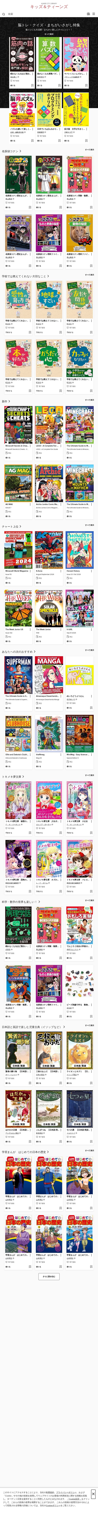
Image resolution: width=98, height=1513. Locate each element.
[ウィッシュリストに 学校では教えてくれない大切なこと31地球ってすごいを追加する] (60, 332)
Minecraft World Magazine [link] (16, 571)
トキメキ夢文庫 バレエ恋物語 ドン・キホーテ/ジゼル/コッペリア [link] (78, 880)
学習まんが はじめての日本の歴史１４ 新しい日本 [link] (78, 1255)
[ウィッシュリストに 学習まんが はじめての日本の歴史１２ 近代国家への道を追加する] (60, 1208)
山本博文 (8, 1200)
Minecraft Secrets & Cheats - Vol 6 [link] (17, 446)
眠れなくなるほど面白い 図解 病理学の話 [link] (17, 946)
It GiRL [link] (69, 629)
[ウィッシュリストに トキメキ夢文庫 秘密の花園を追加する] (30, 833)
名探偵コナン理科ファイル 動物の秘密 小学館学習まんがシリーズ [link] (78, 254)
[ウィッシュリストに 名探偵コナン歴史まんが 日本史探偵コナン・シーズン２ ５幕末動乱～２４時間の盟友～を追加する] (30, 266)
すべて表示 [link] (49, 34)
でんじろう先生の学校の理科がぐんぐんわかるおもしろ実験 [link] (78, 946)
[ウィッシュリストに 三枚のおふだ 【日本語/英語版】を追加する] (60, 1083)
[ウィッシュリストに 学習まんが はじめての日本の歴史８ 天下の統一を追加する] (60, 1267)
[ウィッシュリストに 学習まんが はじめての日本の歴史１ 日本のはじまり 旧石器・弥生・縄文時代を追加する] (91, 1208)
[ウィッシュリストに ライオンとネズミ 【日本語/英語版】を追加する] (91, 1083)
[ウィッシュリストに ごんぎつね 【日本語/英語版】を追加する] (60, 1141)
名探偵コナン (10, 151)
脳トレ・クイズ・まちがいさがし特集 (49, 24)
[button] (32, 74)
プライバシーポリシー (66, 1492)
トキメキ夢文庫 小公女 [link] (77, 821)
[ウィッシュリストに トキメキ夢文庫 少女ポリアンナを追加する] (60, 833)
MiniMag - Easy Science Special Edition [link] (78, 755)
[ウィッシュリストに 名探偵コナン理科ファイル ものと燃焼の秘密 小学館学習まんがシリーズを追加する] (60, 266)
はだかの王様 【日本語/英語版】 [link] (17, 1130)
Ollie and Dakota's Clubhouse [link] (17, 755)
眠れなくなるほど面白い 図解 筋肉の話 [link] (20, 74)
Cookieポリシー (53, 1505)
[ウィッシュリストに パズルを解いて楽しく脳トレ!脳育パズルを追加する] (32, 141)
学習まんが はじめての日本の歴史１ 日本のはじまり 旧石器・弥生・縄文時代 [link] (78, 1196)
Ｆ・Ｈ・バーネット (12, 825)
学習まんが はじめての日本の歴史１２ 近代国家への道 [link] (47, 1196)
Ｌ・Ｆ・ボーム (42, 883)
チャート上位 (10, 526)
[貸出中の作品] (88, 14)
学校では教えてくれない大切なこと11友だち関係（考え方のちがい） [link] (78, 321)
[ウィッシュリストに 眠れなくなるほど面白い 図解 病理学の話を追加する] (30, 958)
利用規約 (50, 1492)
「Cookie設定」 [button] (74, 1499)
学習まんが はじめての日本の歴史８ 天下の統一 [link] (47, 1255)
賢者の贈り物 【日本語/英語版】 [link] (17, 1071)
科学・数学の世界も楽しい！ (20, 902)
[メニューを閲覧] (93, 14)
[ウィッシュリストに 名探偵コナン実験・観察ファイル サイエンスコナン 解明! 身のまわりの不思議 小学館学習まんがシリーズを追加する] (91, 207)
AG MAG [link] (9, 504)
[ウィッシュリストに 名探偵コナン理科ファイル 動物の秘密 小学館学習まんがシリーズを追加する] (91, 266)
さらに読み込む (49, 1276)
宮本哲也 (40, 77)
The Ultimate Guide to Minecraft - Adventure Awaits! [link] (78, 446)
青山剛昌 (8, 199)
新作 (5, 401)
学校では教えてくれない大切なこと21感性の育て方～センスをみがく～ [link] (17, 321)
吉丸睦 (69, 1008)
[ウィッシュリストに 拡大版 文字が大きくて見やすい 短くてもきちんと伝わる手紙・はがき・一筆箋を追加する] (86, 141)
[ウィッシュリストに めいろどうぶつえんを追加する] (91, 708)
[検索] (3, 14)
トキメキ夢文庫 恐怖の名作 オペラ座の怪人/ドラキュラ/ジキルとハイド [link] (17, 880)
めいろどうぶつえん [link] (75, 696)
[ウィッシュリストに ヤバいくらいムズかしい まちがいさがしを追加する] (86, 85)
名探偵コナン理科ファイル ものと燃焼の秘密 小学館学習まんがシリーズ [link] (47, 254)
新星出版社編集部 (12, 883)
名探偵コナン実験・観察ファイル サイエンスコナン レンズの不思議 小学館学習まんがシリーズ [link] (17, 1005)
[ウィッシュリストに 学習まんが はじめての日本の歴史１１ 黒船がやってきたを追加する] (30, 1208)
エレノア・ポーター (43, 825)
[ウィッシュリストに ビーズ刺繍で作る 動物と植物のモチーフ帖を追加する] (91, 1016)
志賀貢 (7, 950)
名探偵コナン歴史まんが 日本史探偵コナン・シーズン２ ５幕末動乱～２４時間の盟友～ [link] (17, 254)
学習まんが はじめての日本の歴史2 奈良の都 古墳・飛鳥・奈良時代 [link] (17, 1255)
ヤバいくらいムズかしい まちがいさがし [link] (74, 74)
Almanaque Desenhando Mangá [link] (47, 696)
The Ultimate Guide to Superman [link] (17, 696)
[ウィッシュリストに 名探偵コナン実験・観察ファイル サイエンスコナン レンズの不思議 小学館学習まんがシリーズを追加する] (30, 1016)
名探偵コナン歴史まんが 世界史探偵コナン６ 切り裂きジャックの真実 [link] (17, 196)
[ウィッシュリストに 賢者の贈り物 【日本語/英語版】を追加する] (30, 1083)
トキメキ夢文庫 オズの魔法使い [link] (47, 880)
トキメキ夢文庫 (12, 776)
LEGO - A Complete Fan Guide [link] (47, 446)
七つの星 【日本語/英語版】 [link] (78, 1130)
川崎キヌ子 (68, 132)
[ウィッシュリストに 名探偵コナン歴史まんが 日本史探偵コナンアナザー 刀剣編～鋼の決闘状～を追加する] (60, 207)
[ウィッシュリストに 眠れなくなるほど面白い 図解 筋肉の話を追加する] (32, 85)
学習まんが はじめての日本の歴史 (24, 1152)
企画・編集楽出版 (17, 132)
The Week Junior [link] (43, 629)
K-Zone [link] (39, 571)
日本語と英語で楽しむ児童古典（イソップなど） (32, 1027)
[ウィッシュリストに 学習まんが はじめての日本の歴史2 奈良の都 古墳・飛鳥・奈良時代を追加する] (30, 1267)
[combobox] (44, 14)
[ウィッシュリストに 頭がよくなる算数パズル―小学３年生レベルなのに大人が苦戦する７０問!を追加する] (59, 85)
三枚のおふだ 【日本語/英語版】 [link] (47, 1071)
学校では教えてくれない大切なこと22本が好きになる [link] (17, 379)
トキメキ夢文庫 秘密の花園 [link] (17, 821)
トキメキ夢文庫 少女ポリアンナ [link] (47, 821)
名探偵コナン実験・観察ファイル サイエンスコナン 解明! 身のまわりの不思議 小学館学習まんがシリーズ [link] (78, 196)
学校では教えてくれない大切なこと (24, 276)
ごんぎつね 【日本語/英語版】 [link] (47, 1130)
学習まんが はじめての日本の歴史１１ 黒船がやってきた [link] (17, 1196)
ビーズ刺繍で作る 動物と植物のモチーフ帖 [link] (78, 1005)
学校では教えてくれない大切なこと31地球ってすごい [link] (47, 321)
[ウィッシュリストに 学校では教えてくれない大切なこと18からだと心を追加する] (60, 391)
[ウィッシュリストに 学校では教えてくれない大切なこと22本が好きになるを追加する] (30, 391)
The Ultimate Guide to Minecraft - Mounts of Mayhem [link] (78, 504)
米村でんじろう (72, 950)
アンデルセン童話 (12, 1133)
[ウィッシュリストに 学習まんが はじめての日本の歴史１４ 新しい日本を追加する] (91, 1267)
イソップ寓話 (72, 1075)
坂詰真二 (13, 77)
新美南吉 (39, 1133)
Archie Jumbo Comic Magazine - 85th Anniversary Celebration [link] (47, 504)
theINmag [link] (40, 755)
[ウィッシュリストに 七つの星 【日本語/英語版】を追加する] (91, 1141)
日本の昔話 (40, 1075)
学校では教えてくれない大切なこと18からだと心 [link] (47, 379)
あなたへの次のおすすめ (17, 651)
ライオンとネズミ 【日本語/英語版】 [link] (78, 1071)
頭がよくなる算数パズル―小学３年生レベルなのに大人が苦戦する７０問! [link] (47, 74)
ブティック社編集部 (71, 77)
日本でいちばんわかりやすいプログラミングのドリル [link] (47, 129)
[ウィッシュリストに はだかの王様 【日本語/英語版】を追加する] (30, 1141)
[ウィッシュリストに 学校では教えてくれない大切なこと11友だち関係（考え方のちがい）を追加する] (91, 332)
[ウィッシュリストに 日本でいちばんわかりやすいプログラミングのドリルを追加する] (59, 141)
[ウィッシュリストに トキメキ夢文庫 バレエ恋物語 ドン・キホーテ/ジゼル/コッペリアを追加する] (91, 891)
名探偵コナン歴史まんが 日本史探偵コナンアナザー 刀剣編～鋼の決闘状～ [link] (47, 196)
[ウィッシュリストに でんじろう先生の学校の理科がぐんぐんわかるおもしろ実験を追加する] (91, 958)
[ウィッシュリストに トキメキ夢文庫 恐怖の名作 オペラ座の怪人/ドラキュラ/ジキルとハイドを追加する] (30, 891)
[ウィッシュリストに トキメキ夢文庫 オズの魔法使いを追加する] (60, 891)
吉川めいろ (71, 699)
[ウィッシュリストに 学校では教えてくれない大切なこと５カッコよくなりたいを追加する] (91, 391)
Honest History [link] (73, 571)
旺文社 (7, 324)
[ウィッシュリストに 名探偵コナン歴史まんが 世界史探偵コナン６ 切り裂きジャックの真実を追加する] (30, 207)
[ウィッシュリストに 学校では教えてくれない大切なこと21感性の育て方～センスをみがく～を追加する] (30, 332)
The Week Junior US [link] (14, 629)
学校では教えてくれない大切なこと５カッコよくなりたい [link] (78, 379)
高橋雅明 (40, 132)
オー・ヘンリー (11, 1075)
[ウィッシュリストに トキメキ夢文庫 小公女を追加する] (91, 833)
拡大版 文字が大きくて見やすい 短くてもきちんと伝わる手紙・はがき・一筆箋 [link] (74, 129)
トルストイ (71, 1133)
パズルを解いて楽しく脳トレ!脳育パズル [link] (20, 129)
